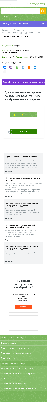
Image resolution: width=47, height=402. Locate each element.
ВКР (3, 378)
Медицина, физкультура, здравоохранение (21, 32)
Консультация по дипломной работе (18, 373)
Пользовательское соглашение (16, 348)
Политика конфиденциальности (16, 353)
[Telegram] (23, 67)
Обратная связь (8, 343)
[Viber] (10, 67)
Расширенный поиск (9, 16)
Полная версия (8, 358)
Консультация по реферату (14, 383)
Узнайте (23, 306)
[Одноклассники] (29, 67)
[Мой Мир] (35, 67)
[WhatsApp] (17, 67)
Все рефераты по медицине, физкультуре (23, 81)
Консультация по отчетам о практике (18, 388)
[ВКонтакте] (4, 67)
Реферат (17, 30)
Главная (5, 30)
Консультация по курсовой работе (17, 368)
